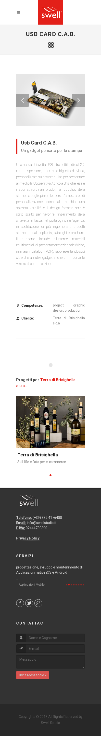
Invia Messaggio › (32, 675)
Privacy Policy (27, 538)
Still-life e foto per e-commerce (41, 462)
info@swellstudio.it (41, 523)
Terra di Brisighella (37, 455)
